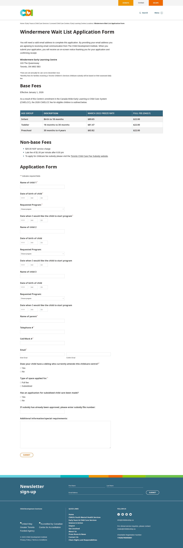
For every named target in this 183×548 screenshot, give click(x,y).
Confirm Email (70, 358)
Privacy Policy (25, 540)
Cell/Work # (26, 338)
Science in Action (76, 523)
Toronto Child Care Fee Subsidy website (89, 156)
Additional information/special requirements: (43, 418)
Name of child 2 (28, 227)
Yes (23, 368)
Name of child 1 (28, 182)
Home (22, 23)
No (23, 371)
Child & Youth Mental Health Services (84, 517)
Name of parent (29, 316)
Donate (126, 3)
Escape (156, 3)
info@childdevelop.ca (125, 520)
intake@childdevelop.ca (126, 529)
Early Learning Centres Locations (82, 23)
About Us (73, 531)
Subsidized (27, 386)
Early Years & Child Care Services (37, 23)
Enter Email (23, 358)
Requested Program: (31, 204)
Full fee (25, 382)
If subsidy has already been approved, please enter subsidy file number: (57, 407)
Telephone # (27, 327)
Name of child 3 (28, 271)
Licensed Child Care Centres (59, 23)
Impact (72, 526)
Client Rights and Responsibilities (83, 540)
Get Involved (74, 528)
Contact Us (73, 537)
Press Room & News (77, 534)
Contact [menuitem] (141, 3)
